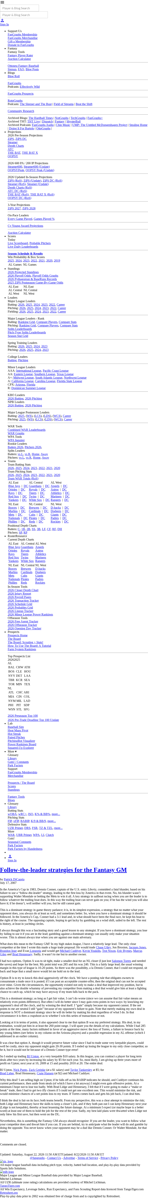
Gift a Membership (19, 41)
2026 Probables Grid (20, 607)
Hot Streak (14, 733)
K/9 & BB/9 (38, 821)
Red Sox (13, 496)
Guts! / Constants (18, 762)
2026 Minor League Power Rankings (30, 614)
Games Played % (44, 218)
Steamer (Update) (38, 184)
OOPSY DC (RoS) (19, 198)
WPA (36, 835)
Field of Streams (64, 104)
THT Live (33, 121)
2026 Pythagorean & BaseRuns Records (32, 279)
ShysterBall (73, 121)
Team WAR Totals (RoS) (23, 478)
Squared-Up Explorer (21, 747)
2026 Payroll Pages (19, 597)
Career (61, 304)
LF (43, 529)
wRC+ (22, 814)
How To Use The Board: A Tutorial (29, 645)
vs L (20, 454)
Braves (12, 507)
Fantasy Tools (16, 796)
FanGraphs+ (95, 118)
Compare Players (46, 322)
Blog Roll (14, 76)
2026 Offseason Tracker (22, 625)
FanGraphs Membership (22, 34)
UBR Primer (23, 835)
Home (35, 454)
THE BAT (14, 152)
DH (59, 529)
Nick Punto (20, 1069)
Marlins (13, 511)
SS (33, 529)
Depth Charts (16, 145)
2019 (57, 260)
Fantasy (59, 121)
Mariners (56, 496)
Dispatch (47, 121)
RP (25, 532)
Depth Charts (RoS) (20, 187)
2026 (21, 304)
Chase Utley (103, 947)
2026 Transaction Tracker (23, 600)
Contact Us (54, 1158)
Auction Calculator (19, 58)
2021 (42, 260)
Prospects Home (18, 635)
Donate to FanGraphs (21, 45)
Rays (11, 493)
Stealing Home (138, 125)
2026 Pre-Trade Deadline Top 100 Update (33, 720)
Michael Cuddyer (70, 950)
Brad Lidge (7, 1073)
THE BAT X (30, 152)
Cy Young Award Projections (25, 225)
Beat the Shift (84, 104)
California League (23, 381)
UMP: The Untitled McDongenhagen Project (99, 125)
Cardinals (34, 511)
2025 (11, 260)
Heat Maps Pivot (18, 730)
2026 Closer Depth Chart (23, 590)
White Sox (35, 500)
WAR (11, 835)
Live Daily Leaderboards (23, 246)
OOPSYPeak (16, 170)
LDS (47, 415)
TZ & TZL (46, 828)
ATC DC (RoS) (17, 191)
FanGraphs (14, 83)
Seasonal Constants (19, 841)
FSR (35, 828)
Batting (12, 360)
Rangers (56, 500)
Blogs (11, 800)
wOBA (12, 814)
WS (29, 415)
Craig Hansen (45, 1073)
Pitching (23, 360)
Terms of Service (87, 1158)
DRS (27, 828)
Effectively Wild (30, 86)
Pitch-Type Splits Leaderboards (27, 332)
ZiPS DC (21, 138)
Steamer (13, 142)
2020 (49, 260)
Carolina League (45, 381)
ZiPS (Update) (32, 180)
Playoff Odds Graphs (45, 275)
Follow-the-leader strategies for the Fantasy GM (63, 869)
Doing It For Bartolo (21, 128)
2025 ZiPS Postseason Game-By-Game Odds (35, 282)
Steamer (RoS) (17, 184)
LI (42, 835)
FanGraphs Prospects (21, 93)
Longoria (35, 950)
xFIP (16, 821)
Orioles (12, 489)
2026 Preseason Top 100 (23, 715)
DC (26, 486)
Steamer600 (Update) (37, 166)
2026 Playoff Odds (19, 275)
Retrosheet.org (9, 1192)
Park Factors (15, 765)
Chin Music (63, 125)
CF (49, 529)
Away (44, 454)
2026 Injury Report (19, 593)
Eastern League (23, 374)
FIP (10, 821)
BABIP (24, 821)
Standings (14, 789)
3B (38, 529)
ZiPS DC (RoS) (52, 180)
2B (28, 529)
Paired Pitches (16, 737)
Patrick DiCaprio (14, 879)
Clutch (50, 835)
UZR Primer (15, 828)
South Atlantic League (48, 377)
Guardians (35, 486)
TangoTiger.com (10, 1185)
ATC (11, 149)
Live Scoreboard (18, 243)
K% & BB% (42, 814)
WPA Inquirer (16, 440)
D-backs (56, 507)
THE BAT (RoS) (18, 194)
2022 (34, 260)
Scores (12, 786)
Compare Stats (68, 322)
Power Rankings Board (22, 744)
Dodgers (56, 511)
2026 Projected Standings (23, 272)
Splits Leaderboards (20, 329)
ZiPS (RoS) (15, 180)
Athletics (56, 493)
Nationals (14, 518)
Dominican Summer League (28, 388)
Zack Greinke (37, 1069)
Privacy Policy (109, 1158)
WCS (57, 415)
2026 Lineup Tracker (20, 611)
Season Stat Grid (18, 336)
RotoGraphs (15, 100)
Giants (55, 514)
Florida (31, 384)
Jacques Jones (137, 947)
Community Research (21, 111)
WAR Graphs (16, 433)
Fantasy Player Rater (20, 55)
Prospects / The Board (21, 782)
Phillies (12, 521)
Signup (12, 69)
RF (54, 529)
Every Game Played (20, 218)
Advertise (69, 1158)
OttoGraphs (43, 128)
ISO (30, 814)
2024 (18, 260)
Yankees (13, 500)
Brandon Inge (8, 950)
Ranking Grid (26, 322)
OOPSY (13, 156)
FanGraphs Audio (43, 125)
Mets (11, 514)
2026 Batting (16, 398)
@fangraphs (37, 1158)
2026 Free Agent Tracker (23, 621)
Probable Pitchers (40, 243)
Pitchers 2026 (33, 447)
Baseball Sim (16, 727)
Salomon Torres (121, 960)
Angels (55, 486)
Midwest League (23, 377)
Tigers (32, 493)
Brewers (34, 507)
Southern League (44, 374)
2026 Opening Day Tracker (24, 628)
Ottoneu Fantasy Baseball (23, 65)
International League (28, 370)
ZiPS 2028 (28, 208)
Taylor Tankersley (81, 1069)
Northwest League (75, 377)
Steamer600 (15, 166)
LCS (38, 415)
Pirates (33, 518)
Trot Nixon (109, 950)
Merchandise (15, 775)
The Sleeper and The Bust (36, 104)
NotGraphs (61, 118)
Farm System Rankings (22, 649)
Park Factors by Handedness (25, 848)
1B (23, 529)
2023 (26, 260)
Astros (55, 489)
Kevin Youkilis (91, 950)
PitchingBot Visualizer (21, 740)
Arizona (20, 384)
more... (56, 814)
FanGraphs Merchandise (23, 38)
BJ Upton (33, 1056)
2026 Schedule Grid (20, 604)
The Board (14, 638)
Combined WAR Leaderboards (26, 429)
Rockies (56, 521)
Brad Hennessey (22, 954)
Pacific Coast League (56, 370)
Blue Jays (14, 486)
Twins (32, 496)
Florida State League (69, 381)
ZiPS (11, 138)
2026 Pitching (33, 398)
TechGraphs (78, 118)
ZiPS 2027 (14, 208)
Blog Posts (32, 69)
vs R (27, 454)
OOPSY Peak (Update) (40, 170)
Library (12, 758)
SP (20, 532)
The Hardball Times (41, 118)
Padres (55, 518)
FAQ (21, 69)
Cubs (32, 514)
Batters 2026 (15, 447)
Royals (33, 489)
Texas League (65, 374)
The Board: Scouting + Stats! (25, 642)
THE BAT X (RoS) (42, 194)
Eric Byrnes (124, 950)
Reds (32, 521)
